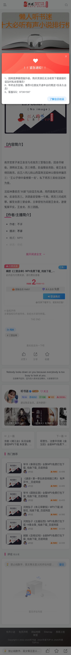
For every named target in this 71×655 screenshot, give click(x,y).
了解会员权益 (57, 99)
